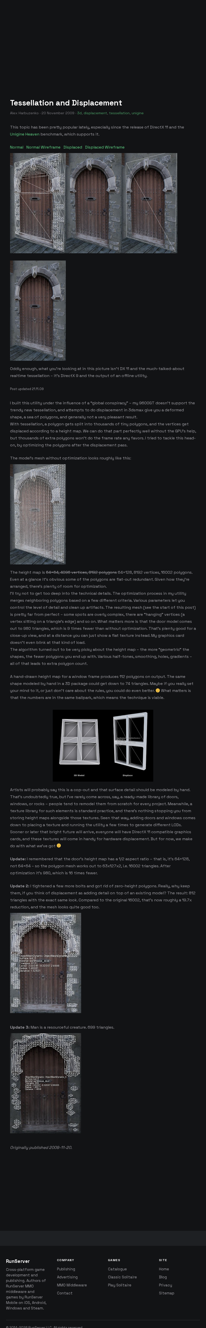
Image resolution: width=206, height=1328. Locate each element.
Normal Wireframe (43, 147)
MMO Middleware (72, 1285)
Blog (163, 1277)
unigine (138, 113)
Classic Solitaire (122, 1277)
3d (79, 113)
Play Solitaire (119, 1285)
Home (164, 1269)
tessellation (119, 113)
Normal (16, 147)
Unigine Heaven (24, 134)
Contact (65, 1293)
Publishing (66, 1269)
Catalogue (117, 1269)
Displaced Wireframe (105, 147)
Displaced (73, 147)
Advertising (67, 1277)
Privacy (165, 1285)
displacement (95, 113)
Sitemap (166, 1293)
